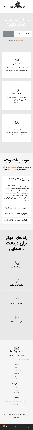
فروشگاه (16, 368)
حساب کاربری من (16, 371)
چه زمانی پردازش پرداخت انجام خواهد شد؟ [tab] (18, 180)
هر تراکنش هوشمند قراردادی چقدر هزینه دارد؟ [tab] (17, 214)
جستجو (16, 427)
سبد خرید (16, 376)
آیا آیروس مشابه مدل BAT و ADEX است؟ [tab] (16, 221)
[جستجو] (8, 34)
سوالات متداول (19, 40)
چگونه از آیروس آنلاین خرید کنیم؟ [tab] (16, 208)
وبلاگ (16, 390)
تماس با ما (16, 392)
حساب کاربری (27, 427)
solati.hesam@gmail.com (24, 359)
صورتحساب (16, 373)
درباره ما (16, 387)
